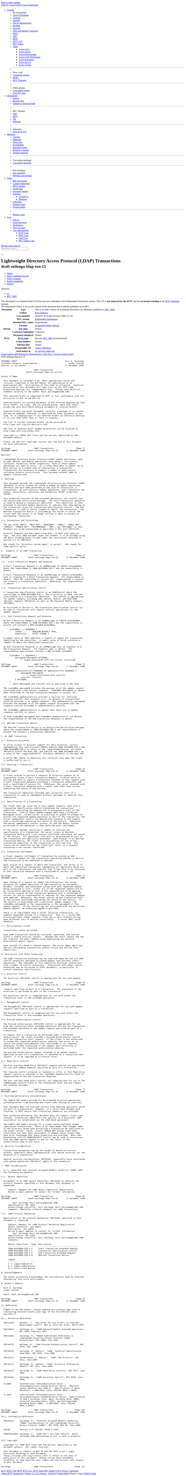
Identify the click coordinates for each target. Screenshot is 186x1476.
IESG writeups (14, 278)
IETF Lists (23, 233)
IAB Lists (23, 238)
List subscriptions (21, 230)
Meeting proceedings (22, 175)
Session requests (20, 152)
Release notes (19, 204)
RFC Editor (18, 44)
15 (8, 293)
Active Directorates (27, 54)
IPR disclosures (20, 181)
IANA (58, 1471)
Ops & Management (22, 23)
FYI (25, 132)
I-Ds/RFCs (24, 196)
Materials (17, 139)
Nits (45, 354)
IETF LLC (18, 41)
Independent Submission (46, 319)
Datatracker (33, 5)
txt (36, 325)
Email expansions (15, 281)
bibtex (49, 325)
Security (16, 28)
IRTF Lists (23, 235)
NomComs (18, 189)
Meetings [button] (11, 134)
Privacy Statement (70, 1471)
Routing (16, 25)
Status (9, 273)
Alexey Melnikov (43, 348)
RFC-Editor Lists (26, 241)
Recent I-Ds (18, 101)
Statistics (17, 194)
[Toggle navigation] (2, 254)
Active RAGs (25, 62)
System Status (63, 1473)
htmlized (42, 325)
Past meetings (19, 173)
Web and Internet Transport (25, 31)
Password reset (19, 222)
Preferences (18, 225)
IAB (15, 36)
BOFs (15, 77)
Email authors (7, 354)
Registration (18, 145)
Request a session (21, 150)
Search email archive (64, 354)
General (16, 18)
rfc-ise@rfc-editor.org (45, 351)
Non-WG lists (19, 93)
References (24, 354)
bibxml (56, 325)
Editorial (17, 121)
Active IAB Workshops (29, 57)
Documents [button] (12, 95)
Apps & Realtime (21, 15)
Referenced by (36, 354)
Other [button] (9, 178)
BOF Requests (19, 80)
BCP (20, 132)
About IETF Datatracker (12, 1473)
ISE (14, 119)
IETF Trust (38, 1471)
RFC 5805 (12, 296)
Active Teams (25, 65)
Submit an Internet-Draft (24, 103)
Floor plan (17, 142)
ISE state (23, 328)
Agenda (16, 137)
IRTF (15, 39)
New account (19, 227)
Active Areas (25, 52)
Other (15, 46)
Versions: (5, 289)
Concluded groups (21, 90)
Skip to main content (10, 2)
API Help (17, 202)
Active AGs (24, 49)
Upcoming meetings (22, 163)
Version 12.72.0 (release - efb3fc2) (40, 1473)
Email (93, 1473)
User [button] (9, 217)
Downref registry (20, 191)
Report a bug (19, 214)
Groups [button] (10, 10)
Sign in (16, 220)
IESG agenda (19, 186)
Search (16, 98)
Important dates (20, 147)
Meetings (23, 199)
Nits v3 (51, 354)
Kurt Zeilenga (41, 313)
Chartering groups (21, 75)
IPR (16, 354)
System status (19, 207)
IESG (15, 33)
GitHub (86, 1473)
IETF (3, 1471)
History (10, 284)
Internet (16, 20)
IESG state (23, 338)
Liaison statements (21, 183)
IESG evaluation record (18, 276)
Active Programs (26, 59)
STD (15, 132)
